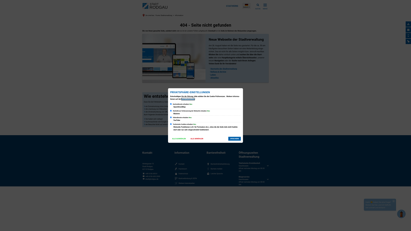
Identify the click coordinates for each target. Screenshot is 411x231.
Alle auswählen (179, 139)
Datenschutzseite (188, 99)
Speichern (234, 139)
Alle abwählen (197, 139)
